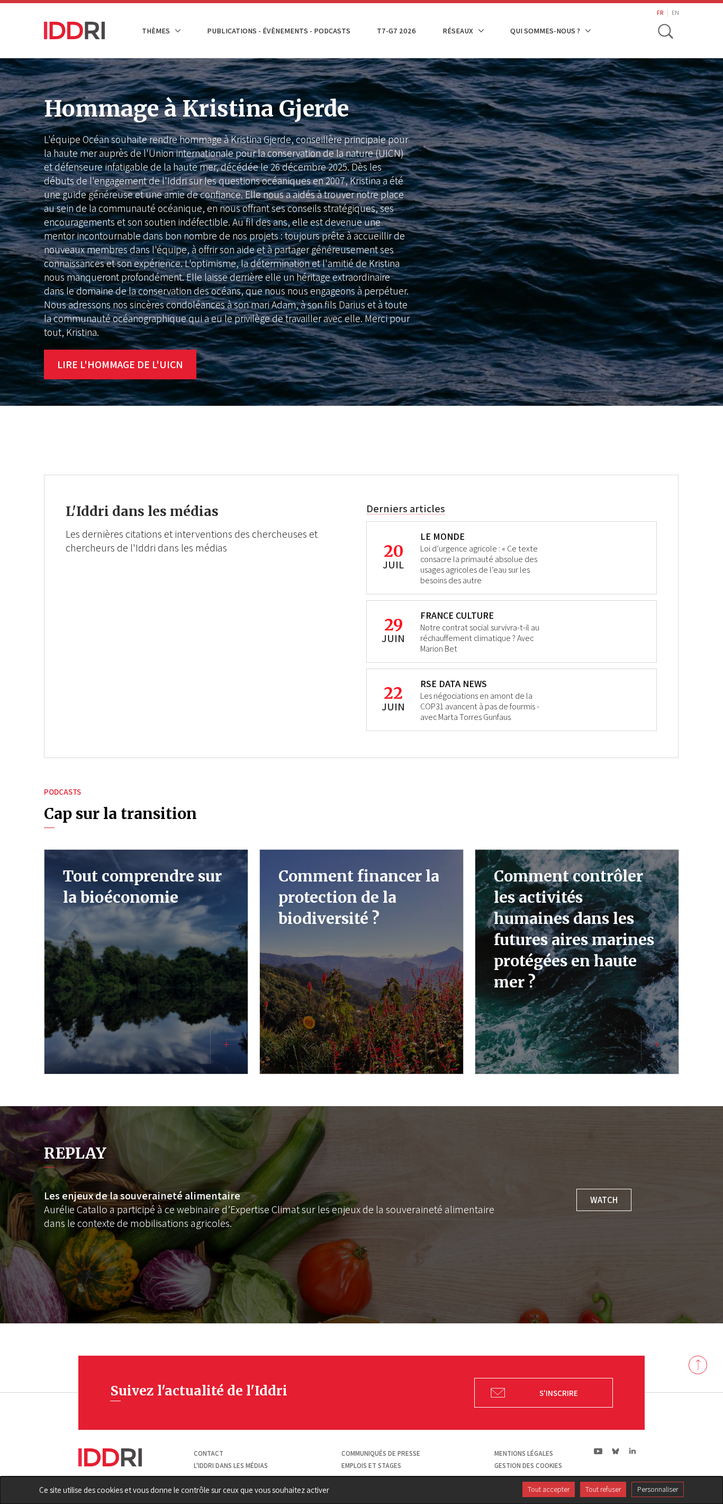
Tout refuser (603, 1489)
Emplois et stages (371, 1465)
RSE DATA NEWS (453, 684)
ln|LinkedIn (632, 1451)
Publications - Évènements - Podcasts (278, 30)
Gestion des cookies (528, 1465)
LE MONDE (442, 536)
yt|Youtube (598, 1451)
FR (660, 12)
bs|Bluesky (616, 1451)
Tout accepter (549, 1489)
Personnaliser (657, 1489)
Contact (208, 1453)
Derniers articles (405, 508)
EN (675, 12)
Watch (604, 1200)
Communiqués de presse (380, 1453)
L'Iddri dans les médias (231, 1465)
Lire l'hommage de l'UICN (120, 364)
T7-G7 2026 (396, 30)
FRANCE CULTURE (457, 615)
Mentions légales (523, 1453)
